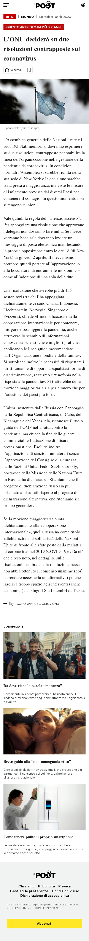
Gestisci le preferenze (29, 891)
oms (45, 604)
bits (9, 17)
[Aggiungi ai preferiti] (28, 70)
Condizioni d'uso (65, 891)
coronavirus (27, 604)
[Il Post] (44, 5)
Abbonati (44, 923)
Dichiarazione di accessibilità (44, 895)
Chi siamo (26, 886)
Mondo (27, 17)
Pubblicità (46, 886)
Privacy (64, 886)
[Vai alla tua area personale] (83, 5)
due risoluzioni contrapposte (33, 153)
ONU (55, 604)
